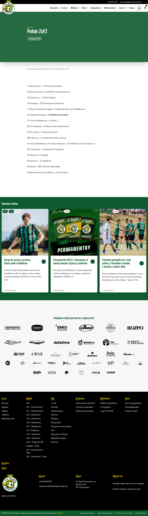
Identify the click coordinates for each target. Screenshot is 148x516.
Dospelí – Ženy (32, 446)
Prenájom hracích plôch (61, 426)
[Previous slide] (6, 250)
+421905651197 (112, 2)
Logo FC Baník (106, 411)
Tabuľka (5, 415)
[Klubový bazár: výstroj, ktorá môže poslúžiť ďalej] (74, 251)
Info (28, 403)
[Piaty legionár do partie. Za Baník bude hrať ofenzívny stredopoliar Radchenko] (123, 251)
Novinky (5, 403)
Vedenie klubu (57, 411)
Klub (5, 211)
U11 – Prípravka (32, 430)
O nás (53, 403)
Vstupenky (80, 398)
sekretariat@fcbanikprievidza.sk (131, 2)
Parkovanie (56, 422)
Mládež (29, 398)
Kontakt (54, 407)
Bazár (127, 398)
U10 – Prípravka (33, 434)
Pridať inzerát (131, 411)
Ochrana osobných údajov (124, 513)
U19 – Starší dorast (34, 407)
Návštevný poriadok (84, 411)
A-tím (18, 211)
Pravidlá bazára (132, 407)
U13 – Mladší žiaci (33, 422)
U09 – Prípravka (33, 438)
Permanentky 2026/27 (85, 403)
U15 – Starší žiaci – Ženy (36, 456)
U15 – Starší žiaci (33, 415)
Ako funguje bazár (133, 403)
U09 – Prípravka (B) (34, 442)
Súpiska (5, 407)
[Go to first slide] (142, 250)
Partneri (54, 442)
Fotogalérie (105, 407)
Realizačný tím (8, 418)
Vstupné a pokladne (84, 407)
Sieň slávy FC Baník (59, 434)
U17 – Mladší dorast (34, 411)
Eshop (4, 468)
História (54, 415)
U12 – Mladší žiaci (33, 426)
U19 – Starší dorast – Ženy (35, 451)
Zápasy (5, 411)
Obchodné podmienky (104, 513)
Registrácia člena (58, 438)
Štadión (54, 418)
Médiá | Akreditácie (108, 403)
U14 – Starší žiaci (33, 418)
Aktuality (5, 463)
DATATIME (59, 513)
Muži (11, 211)
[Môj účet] (139, 8)
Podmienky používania (87, 513)
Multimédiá (105, 398)
